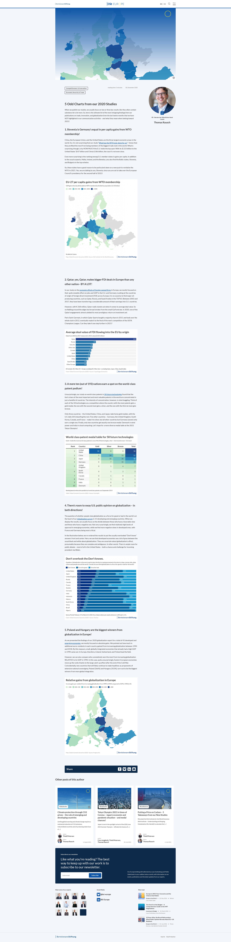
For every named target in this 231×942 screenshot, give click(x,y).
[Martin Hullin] (67, 912)
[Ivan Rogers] (83, 912)
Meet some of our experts (63, 890)
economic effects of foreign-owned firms (95, 290)
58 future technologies (113, 394)
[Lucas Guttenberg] (67, 896)
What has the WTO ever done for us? (113, 143)
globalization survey (85, 519)
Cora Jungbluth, (103, 840)
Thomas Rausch (162, 122)
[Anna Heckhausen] (75, 904)
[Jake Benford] (75, 912)
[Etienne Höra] (75, 896)
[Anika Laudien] (58, 912)
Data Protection (170, 936)
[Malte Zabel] (83, 904)
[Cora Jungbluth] (67, 904)
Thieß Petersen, (115, 840)
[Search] (169, 3)
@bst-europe (98, 894)
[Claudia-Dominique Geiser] (58, 904)
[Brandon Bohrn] (83, 896)
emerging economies (73, 643)
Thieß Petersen (68, 836)
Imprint (219, 80)
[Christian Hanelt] (58, 896)
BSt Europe (98, 899)
